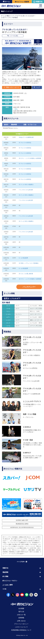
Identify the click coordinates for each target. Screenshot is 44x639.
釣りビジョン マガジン (10, 580)
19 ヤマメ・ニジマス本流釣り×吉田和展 (30, 158)
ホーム (7, 1)
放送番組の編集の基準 (22, 520)
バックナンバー (29, 287)
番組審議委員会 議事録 (22, 524)
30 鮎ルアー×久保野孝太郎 (26, 137)
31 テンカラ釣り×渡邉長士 (26, 184)
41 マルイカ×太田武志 (25, 142)
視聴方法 (39, 1)
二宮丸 (15, 109)
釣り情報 (5, 576)
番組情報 (5, 572)
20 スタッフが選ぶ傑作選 (26, 273)
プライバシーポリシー (21, 624)
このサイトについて (21, 627)
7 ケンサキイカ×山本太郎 (26, 190)
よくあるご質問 (8, 585)
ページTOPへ (21, 562)
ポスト (28, 87)
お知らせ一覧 (21, 614)
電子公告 (21, 611)
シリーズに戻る (13, 35)
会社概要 (21, 608)
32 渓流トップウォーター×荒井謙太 (28, 263)
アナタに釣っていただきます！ (26, 16)
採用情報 (21, 618)
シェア (37, 87)
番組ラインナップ (11, 16)
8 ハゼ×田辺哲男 (23, 258)
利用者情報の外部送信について (21, 630)
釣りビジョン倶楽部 (22, 2)
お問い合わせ (21, 621)
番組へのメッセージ (12, 87)
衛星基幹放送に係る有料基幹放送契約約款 (22, 527)
